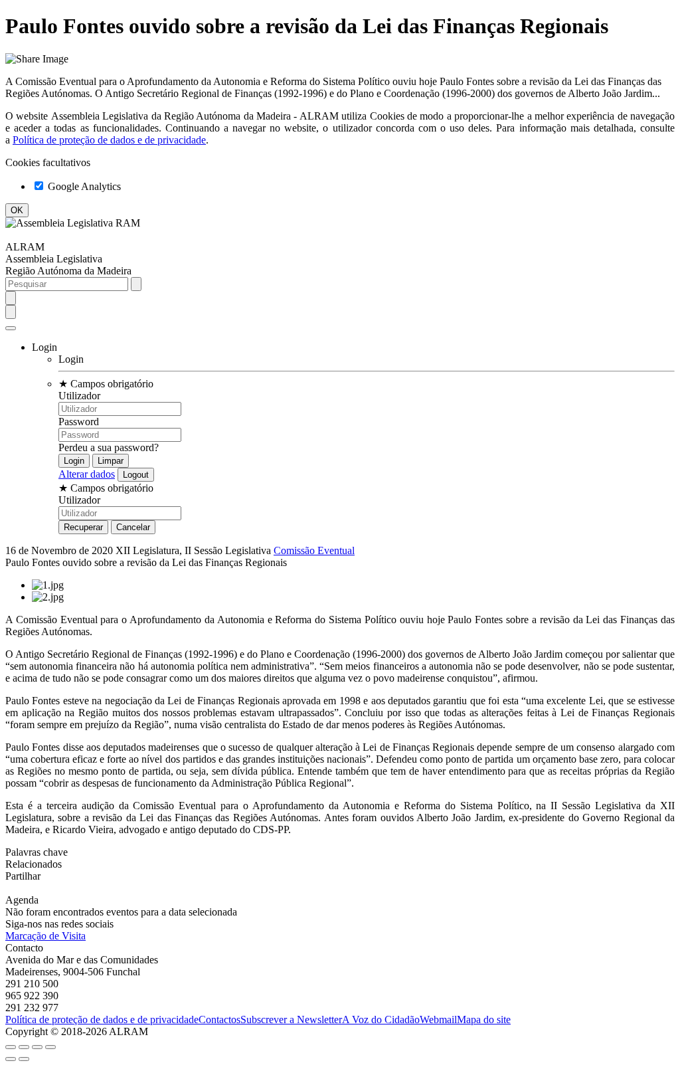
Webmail (438, 1019)
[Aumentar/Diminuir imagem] (50, 1047)
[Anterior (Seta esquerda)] (10, 1059)
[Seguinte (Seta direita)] (24, 1059)
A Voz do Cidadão (381, 1019)
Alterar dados (86, 474)
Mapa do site (484, 1019)
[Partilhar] (24, 1047)
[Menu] (10, 328)
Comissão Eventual (314, 550)
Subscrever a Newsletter (291, 1019)
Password (78, 421)
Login (71, 359)
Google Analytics (83, 186)
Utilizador (79, 395)
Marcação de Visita (45, 935)
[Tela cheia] (37, 1047)
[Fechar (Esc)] (10, 1047)
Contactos (219, 1019)
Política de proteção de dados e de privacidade (109, 140)
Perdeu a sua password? (108, 447)
